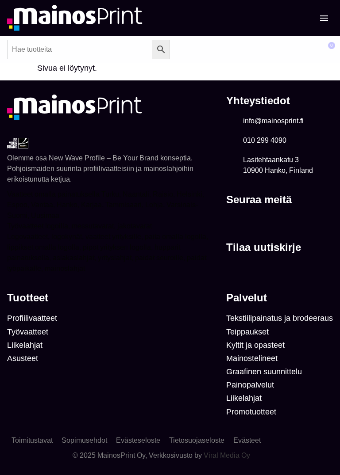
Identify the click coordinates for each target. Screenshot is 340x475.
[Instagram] (250, 221)
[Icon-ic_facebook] (268, 221)
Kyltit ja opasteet (255, 345)
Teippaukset (247, 331)
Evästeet (247, 440)
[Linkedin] (233, 221)
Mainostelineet (252, 358)
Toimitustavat (32, 440)
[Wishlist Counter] (302, 49)
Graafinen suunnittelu (264, 371)
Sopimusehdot (84, 440)
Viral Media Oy (227, 455)
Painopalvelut (250, 384)
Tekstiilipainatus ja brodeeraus (279, 318)
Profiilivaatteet (32, 318)
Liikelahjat (24, 345)
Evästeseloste (138, 440)
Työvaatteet (27, 331)
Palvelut (246, 298)
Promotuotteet (251, 411)
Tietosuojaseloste (196, 440)
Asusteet (22, 358)
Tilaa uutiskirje (263, 247)
